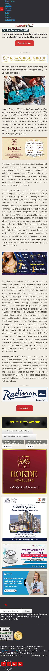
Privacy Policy (5, 653)
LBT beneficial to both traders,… (19, 437)
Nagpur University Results (9, 619)
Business (8, 17)
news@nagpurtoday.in (39, 655)
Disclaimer (15, 653)
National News (10, 1)
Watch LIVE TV (24, 408)
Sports (7, 3)
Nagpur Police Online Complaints (11, 614)
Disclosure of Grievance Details (11, 655)
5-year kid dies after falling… (17, 431)
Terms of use (43, 651)
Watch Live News (24, 43)
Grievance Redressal (27, 653)
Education (8, 6)
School (7, 15)
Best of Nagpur (10, 20)
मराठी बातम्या (8, 10)
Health (7, 13)
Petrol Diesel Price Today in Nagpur (28, 617)
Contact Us (33, 651)
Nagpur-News (23, 651)
